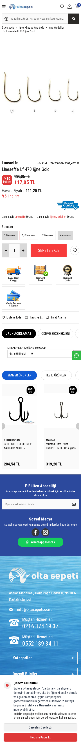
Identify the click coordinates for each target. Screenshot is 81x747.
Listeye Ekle (13, 317)
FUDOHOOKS (12, 440)
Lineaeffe (10, 162)
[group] (40, 93)
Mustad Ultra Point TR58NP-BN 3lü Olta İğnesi (61, 445)
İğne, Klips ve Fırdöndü (31, 27)
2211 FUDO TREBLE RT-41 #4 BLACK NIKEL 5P (18, 445)
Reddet (18, 713)
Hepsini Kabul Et (40, 737)
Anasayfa (9, 27)
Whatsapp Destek (43, 542)
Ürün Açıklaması (18, 334)
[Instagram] (45, 532)
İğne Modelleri (57, 27)
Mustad (50, 440)
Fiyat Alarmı (58, 317)
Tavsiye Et (36, 317)
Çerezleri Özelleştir (40, 727)
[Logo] (43, 576)
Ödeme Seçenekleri (55, 334)
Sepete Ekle (48, 250)
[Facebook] (36, 532)
